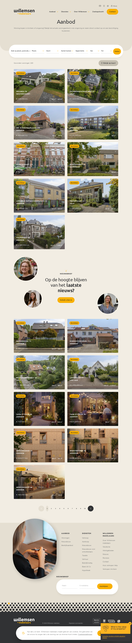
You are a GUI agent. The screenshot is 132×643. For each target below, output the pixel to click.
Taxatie (85, 555)
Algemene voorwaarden (76, 623)
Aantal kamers (66, 51)
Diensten (64, 12)
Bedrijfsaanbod (67, 545)
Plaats (34, 51)
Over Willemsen (80, 12)
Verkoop (85, 538)
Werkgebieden (108, 550)
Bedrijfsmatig (87, 563)
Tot (102, 51)
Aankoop (85, 542)
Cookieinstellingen (85, 634)
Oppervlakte (80, 51)
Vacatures (106, 547)
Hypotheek (86, 570)
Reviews (106, 558)
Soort (48, 51)
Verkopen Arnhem (110, 569)
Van (91, 51)
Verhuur (85, 559)
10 (85, 508)
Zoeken (117, 51)
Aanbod (52, 12)
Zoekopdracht (98, 12)
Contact (112, 12)
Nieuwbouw (66, 542)
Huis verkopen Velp (110, 565)
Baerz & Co (86, 567)
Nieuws (105, 554)
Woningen (65, 538)
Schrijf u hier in (66, 300)
